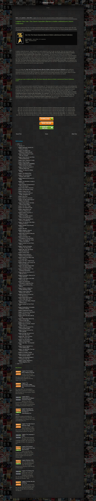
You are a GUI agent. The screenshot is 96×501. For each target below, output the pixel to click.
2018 (18, 144)
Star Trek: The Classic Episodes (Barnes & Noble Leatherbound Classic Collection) (45, 69)
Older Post (74, 134)
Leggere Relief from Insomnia (25, 197)
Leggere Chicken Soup (23, 252)
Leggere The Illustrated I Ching (25, 189)
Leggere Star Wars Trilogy (24, 206)
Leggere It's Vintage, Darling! (25, 352)
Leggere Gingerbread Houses (25, 310)
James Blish (29, 17)
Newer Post (18, 134)
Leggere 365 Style (22, 228)
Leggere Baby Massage (24, 162)
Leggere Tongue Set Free (24, 191)
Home (48, 7)
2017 (18, 363)
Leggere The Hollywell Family (25, 207)
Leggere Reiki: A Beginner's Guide (26, 160)
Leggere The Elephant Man (24, 173)
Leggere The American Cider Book (26, 312)
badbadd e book (48, 3)
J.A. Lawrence (22, 17)
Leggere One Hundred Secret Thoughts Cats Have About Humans (28, 448)
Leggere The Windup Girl (28, 470)
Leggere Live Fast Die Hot (24, 322)
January (21, 145)
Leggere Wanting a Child (24, 313)
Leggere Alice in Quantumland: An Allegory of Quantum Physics (28, 398)
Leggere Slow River (23, 196)
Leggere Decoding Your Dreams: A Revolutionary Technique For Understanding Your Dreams (25, 411)
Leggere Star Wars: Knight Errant (26, 260)
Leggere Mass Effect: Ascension (25, 187)
